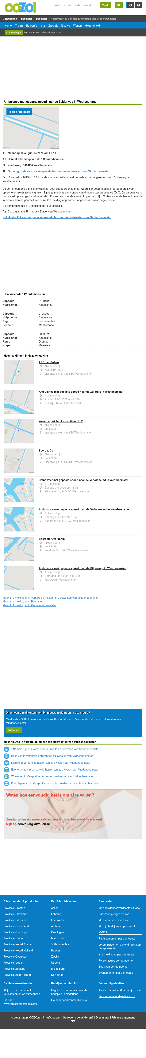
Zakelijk (53, 25)
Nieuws (65, 25)
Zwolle (55, 956)
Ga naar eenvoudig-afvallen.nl (117, 996)
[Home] (21, 7)
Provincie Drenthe (14, 908)
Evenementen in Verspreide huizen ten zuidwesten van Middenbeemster (54, 769)
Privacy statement (123, 1017)
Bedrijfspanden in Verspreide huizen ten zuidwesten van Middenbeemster (55, 783)
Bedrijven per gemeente (113, 966)
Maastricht (57, 938)
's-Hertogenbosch (61, 944)
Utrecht (55, 962)
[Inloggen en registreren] (130, 5)
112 (42, 25)
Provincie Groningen (16, 932)
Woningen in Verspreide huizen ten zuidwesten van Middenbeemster (52, 776)
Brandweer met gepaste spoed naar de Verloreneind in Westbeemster (83, 480)
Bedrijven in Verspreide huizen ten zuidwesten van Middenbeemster (51, 756)
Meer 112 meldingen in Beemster (23, 601)
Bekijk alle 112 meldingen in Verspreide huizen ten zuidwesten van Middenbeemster (57, 217)
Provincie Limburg (14, 938)
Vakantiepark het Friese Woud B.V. (61, 421)
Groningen (57, 932)
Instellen (14, 730)
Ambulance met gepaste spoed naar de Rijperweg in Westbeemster (82, 568)
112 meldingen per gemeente (116, 954)
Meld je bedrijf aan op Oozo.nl (117, 926)
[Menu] (119, 5)
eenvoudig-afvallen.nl (33, 823)
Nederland (11, 18)
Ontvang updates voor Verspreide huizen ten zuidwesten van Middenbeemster (59, 171)
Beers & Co (46, 450)
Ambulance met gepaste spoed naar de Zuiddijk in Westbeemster (81, 391)
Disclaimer (102, 1017)
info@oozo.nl (51, 1017)
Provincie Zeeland (14, 968)
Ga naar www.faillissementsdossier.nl (20, 1002)
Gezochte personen (52, 32)
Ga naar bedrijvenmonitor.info (69, 1000)
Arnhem (56, 926)
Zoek (105, 5)
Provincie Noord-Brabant (18, 944)
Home (8, 25)
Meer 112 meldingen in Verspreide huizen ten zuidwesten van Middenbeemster (50, 597)
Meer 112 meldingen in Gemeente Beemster (29, 605)
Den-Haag (57, 975)
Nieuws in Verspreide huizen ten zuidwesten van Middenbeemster (50, 762)
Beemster (26, 18)
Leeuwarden (58, 920)
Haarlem (56, 950)
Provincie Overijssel (15, 956)
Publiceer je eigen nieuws (114, 914)
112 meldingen (13, 32)
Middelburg (58, 968)
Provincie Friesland (15, 920)
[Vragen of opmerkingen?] (138, 5)
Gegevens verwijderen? (78, 1017)
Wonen (77, 25)
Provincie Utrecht (14, 962)
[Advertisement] (73, 72)
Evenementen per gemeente (116, 972)
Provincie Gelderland (16, 926)
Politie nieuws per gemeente (116, 960)
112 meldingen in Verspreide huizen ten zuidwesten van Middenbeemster (54, 749)
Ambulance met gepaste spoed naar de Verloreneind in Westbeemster (84, 509)
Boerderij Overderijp (52, 539)
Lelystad (56, 914)
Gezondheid (92, 25)
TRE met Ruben (49, 362)
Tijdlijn (19, 25)
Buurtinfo (31, 25)
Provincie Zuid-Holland (17, 975)
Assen (55, 908)
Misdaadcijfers (32, 32)
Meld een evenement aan (114, 920)
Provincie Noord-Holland (18, 950)
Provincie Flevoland (15, 914)
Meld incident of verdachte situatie (119, 908)
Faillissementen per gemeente (117, 938)
